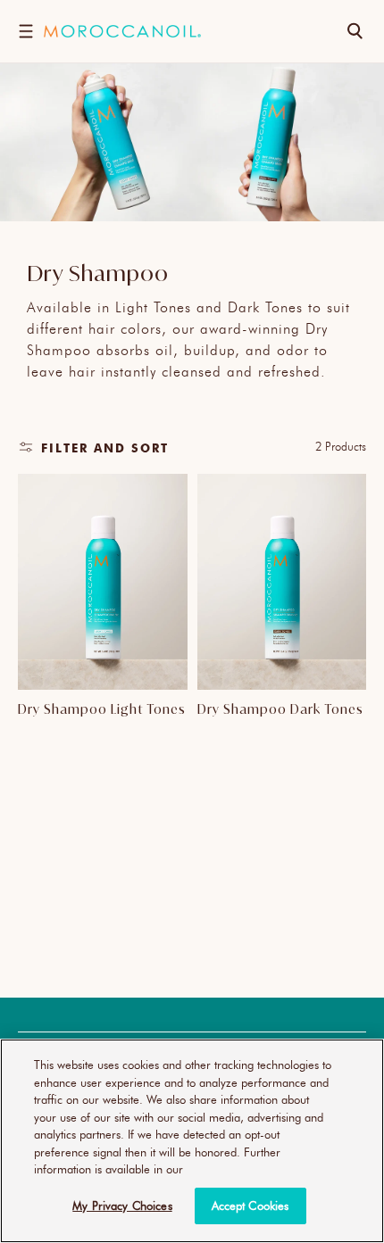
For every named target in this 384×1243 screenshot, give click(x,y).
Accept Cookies (250, 1205)
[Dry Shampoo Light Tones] (103, 582)
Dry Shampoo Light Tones (102, 709)
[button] (25, 31)
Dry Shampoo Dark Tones (280, 709)
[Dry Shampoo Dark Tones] (282, 582)
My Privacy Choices (121, 1205)
